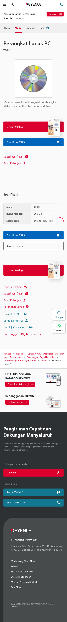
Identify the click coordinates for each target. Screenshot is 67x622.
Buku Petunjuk (12, 163)
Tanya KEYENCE (12, 314)
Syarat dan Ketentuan (22, 571)
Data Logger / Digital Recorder (22, 334)
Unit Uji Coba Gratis (15, 327)
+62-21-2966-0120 (16, 502)
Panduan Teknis (12, 287)
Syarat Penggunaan (21, 576)
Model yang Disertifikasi (23, 561)
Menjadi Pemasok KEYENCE (25, 582)
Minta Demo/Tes (13, 320)
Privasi (14, 566)
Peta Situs (16, 587)
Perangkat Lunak (13, 306)
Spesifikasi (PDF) (13, 156)
